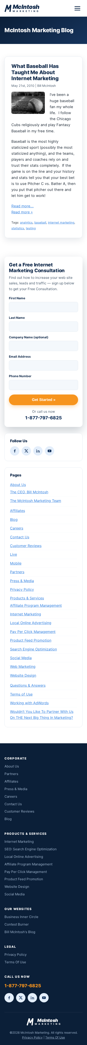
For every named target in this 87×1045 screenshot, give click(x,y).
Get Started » (43, 400)
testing (31, 228)
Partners (17, 572)
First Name (17, 298)
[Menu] (77, 8)
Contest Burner (16, 924)
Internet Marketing (25, 614)
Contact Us (19, 537)
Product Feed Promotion (30, 640)
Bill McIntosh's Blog (19, 932)
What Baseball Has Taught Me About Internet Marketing (35, 72)
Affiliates (17, 510)
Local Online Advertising (30, 623)
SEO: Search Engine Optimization (30, 849)
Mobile (15, 563)
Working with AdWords (29, 703)
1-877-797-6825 (43, 417)
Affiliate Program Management (36, 605)
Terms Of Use (15, 962)
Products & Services (27, 598)
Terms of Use (21, 694)
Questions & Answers (28, 685)
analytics (26, 222)
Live (13, 554)
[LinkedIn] (38, 451)
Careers (16, 528)
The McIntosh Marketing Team (35, 500)
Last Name (17, 317)
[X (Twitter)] (26, 451)
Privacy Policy (22, 589)
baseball (40, 222)
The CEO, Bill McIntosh (29, 492)
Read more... (22, 206)
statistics (17, 228)
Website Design (23, 675)
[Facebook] (14, 451)
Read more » (22, 212)
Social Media (21, 658)
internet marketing (61, 222)
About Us (18, 484)
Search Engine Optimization (33, 649)
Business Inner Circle (21, 917)
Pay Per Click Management (33, 631)
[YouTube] (49, 451)
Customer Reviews (25, 545)
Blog (14, 519)
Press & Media (22, 581)
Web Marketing (22, 666)
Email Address (20, 356)
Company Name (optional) (28, 337)
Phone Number (20, 376)
